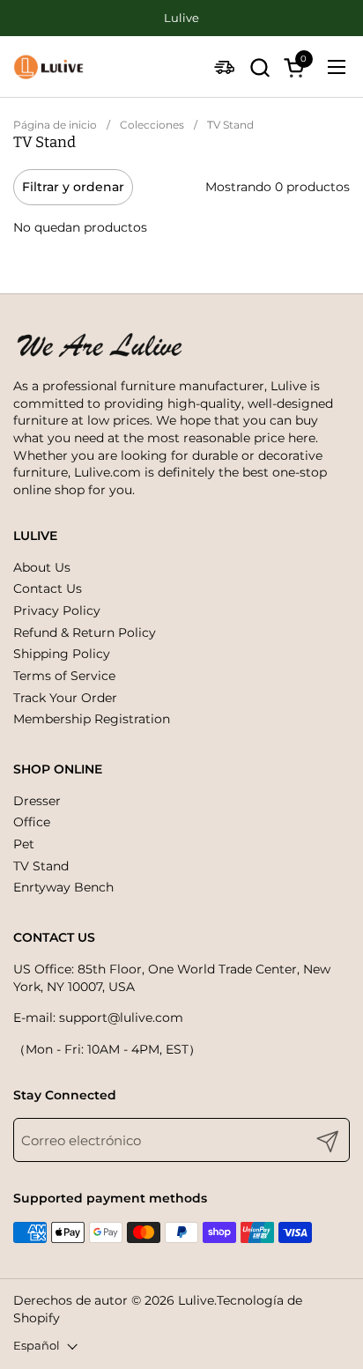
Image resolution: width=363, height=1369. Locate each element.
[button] (259, 67)
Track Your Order (65, 698)
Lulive (196, 1300)
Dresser (37, 801)
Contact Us (47, 588)
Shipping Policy (61, 654)
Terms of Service (64, 676)
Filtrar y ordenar (73, 187)
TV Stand (41, 866)
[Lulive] (48, 67)
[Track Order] (224, 67)
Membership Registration (91, 719)
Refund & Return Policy (84, 632)
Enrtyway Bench (63, 887)
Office (31, 822)
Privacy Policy (56, 610)
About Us (41, 567)
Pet (23, 844)
